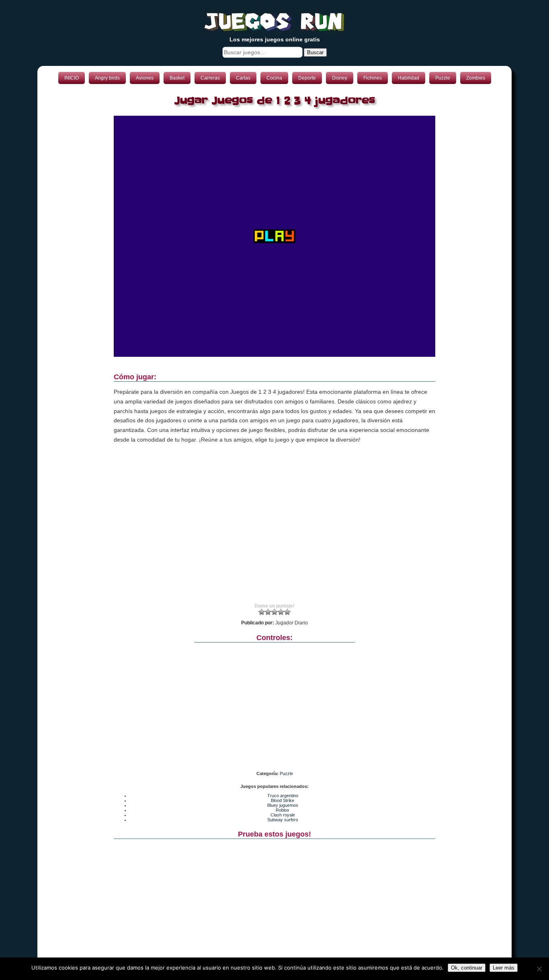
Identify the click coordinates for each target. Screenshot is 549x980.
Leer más (503, 968)
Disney (339, 78)
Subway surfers (282, 819)
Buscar (315, 52)
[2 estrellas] (268, 612)
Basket (177, 78)
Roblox (282, 810)
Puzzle (442, 78)
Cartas (243, 78)
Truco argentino (282, 795)
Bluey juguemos (282, 805)
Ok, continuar (466, 968)
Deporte (307, 78)
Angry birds (107, 78)
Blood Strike (282, 800)
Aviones (145, 78)
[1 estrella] (261, 612)
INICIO (71, 78)
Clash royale (282, 814)
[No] (539, 969)
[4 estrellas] (281, 612)
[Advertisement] (274, 531)
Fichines (372, 78)
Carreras (210, 78)
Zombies (475, 78)
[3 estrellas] (274, 612)
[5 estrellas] (287, 612)
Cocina (274, 78)
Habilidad (408, 78)
